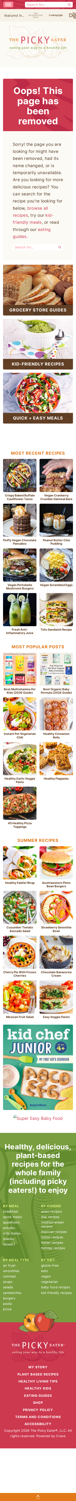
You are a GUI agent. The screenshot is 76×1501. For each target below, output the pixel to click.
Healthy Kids (38, 1388)
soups (7, 1282)
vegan (46, 1276)
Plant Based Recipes (38, 1374)
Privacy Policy (38, 1410)
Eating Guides (38, 1396)
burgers (9, 1298)
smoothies (11, 1271)
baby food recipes (55, 1287)
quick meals (12, 1217)
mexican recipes (54, 1232)
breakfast (10, 1211)
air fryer (9, 1265)
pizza (7, 1309)
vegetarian (49, 1282)
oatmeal (9, 1276)
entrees (9, 1228)
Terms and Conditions (38, 1417)
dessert (9, 1244)
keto (44, 1271)
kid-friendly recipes (56, 1293)
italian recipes (52, 1243)
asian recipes (51, 1211)
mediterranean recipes (52, 1224)
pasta (7, 1304)
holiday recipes (53, 1248)
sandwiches (12, 1293)
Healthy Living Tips (38, 1381)
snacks (8, 1239)
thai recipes (50, 1217)
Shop (38, 1403)
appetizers (11, 1222)
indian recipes (52, 1237)
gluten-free (50, 1265)
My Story (38, 1367)
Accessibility (38, 1424)
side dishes (12, 1233)
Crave (60, 1436)
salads (8, 1287)
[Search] (69, 4)
